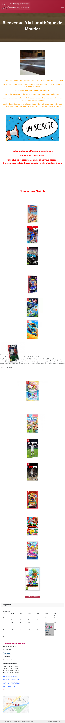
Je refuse (9, 367)
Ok (2, 367)
